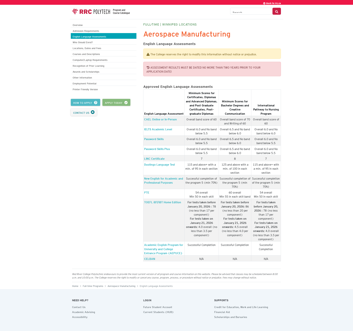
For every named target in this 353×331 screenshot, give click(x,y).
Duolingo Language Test (159, 164)
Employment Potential (84, 83)
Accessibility (80, 316)
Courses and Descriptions (86, 53)
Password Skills (154, 138)
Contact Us (78, 306)
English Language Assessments (89, 36)
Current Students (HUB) (158, 311)
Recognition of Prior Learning (88, 65)
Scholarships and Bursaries (230, 316)
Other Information (82, 77)
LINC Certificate (154, 158)
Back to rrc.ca (273, 2)
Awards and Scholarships (86, 71)
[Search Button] (276, 11)
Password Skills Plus (157, 148)
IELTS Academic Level (158, 129)
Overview (78, 24)
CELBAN (149, 258)
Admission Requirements (86, 30)
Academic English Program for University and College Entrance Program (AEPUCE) (163, 248)
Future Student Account (157, 306)
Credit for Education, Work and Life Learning (241, 306)
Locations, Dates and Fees (87, 48)
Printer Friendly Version (85, 89)
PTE (146, 192)
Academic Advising (83, 311)
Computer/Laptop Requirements (90, 59)
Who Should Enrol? (83, 42)
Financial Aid (222, 311)
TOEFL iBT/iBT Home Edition (162, 202)
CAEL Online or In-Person (160, 119)
